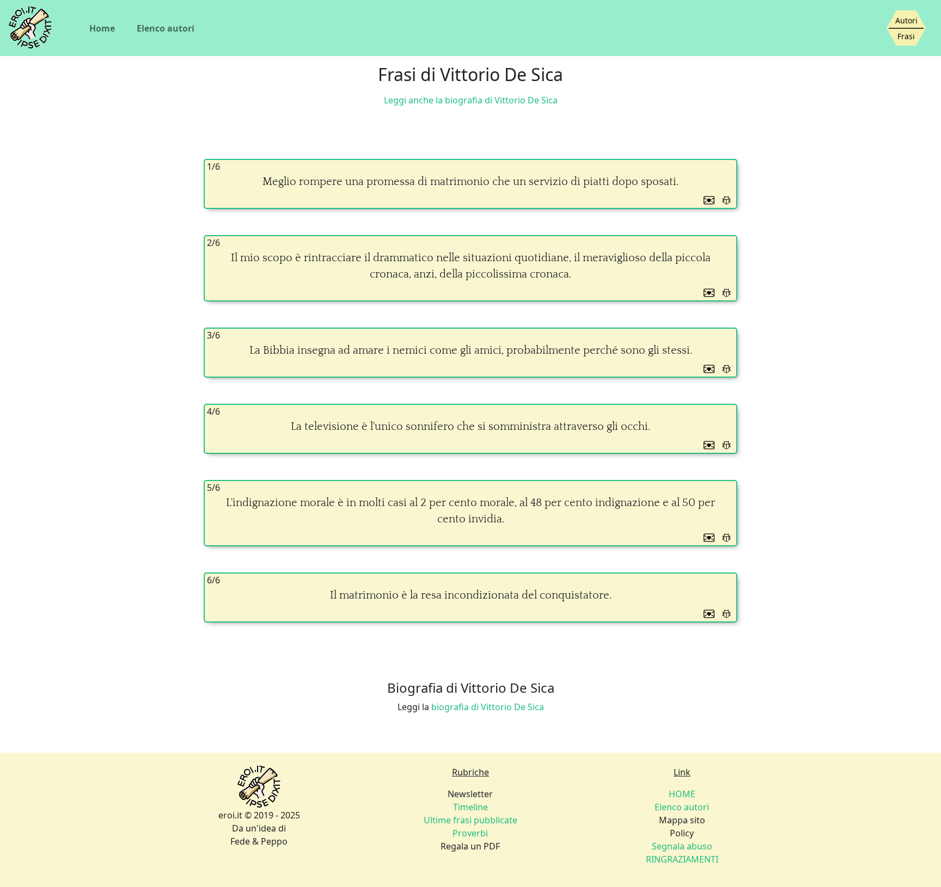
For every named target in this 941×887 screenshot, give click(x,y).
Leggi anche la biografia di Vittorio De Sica (471, 100)
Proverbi (470, 833)
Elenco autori (165, 28)
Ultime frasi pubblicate (470, 820)
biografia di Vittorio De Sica (487, 707)
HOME (682, 794)
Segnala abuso (682, 846)
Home (102, 28)
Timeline (470, 807)
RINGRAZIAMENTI (682, 859)
